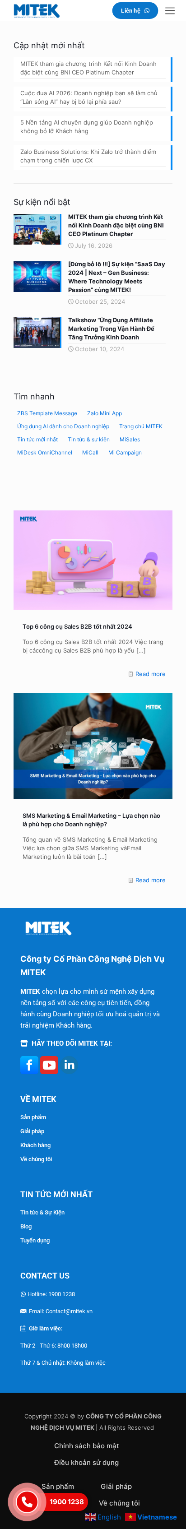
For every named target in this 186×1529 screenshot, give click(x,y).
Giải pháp (32, 1131)
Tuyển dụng (35, 1240)
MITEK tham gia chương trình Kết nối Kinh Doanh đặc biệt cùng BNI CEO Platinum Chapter (88, 68)
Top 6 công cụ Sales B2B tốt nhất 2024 (77, 626)
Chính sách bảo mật (86, 1445)
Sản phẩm (33, 1117)
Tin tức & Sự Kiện (42, 1212)
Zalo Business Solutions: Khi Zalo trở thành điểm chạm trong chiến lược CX (88, 156)
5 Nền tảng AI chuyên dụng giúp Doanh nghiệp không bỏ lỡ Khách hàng (86, 126)
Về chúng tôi (36, 1159)
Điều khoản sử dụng (86, 1462)
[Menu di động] (170, 10)
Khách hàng (35, 1145)
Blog (26, 1226)
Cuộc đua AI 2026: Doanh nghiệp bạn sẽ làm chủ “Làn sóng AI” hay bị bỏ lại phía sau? (89, 97)
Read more (150, 673)
